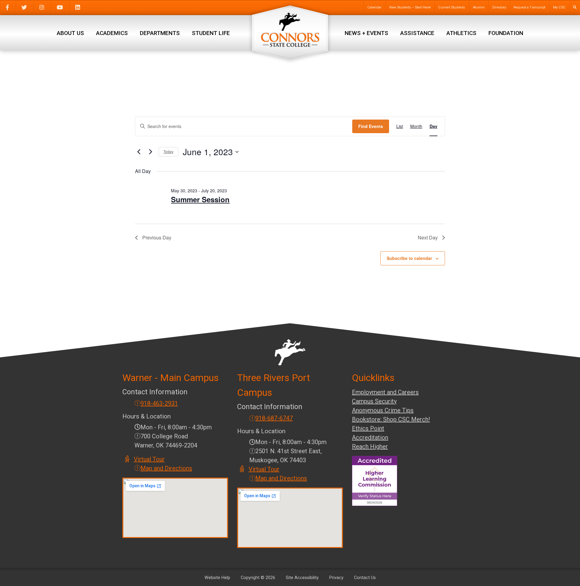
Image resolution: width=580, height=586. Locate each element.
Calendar (374, 7)
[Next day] (150, 151)
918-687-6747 (274, 418)
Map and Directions (166, 468)
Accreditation (370, 437)
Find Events (370, 126)
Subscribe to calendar (409, 258)
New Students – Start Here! (410, 7)
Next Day (428, 237)
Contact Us (365, 577)
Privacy (336, 577)
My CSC (559, 7)
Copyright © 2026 (258, 577)
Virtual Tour (149, 459)
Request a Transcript (529, 7)
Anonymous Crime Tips (383, 410)
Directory (499, 7)
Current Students (451, 7)
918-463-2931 (159, 403)
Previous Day (156, 237)
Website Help (217, 577)
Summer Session (200, 199)
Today (168, 151)
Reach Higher (370, 446)
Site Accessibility (302, 577)
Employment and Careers (385, 392)
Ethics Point (368, 428)
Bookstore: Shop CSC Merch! (391, 419)
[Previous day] (138, 151)
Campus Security (374, 401)
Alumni (479, 7)
